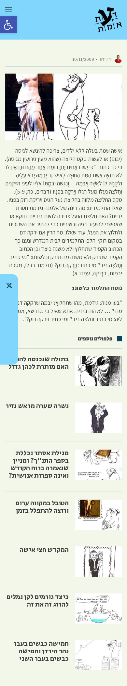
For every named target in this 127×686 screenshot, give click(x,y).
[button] (8, 24)
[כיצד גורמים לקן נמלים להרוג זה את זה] (98, 608)
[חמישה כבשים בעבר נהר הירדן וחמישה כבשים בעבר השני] (98, 655)
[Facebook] (9, 336)
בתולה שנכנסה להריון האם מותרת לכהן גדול (38, 363)
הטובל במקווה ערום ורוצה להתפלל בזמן (42, 507)
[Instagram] (9, 319)
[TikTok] (9, 302)
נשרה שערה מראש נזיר (37, 406)
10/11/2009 (83, 59)
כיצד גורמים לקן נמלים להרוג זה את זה (38, 600)
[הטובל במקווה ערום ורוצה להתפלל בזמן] (98, 515)
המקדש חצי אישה (44, 550)
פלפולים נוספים (95, 339)
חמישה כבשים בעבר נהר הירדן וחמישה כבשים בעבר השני (41, 651)
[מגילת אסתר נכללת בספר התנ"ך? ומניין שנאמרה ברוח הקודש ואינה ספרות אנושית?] (98, 465)
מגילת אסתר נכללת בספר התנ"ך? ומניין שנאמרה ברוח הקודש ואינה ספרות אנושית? (38, 464)
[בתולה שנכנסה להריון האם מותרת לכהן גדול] (98, 371)
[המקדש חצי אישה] (98, 561)
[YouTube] (9, 353)
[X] (9, 285)
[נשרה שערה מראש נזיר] (98, 418)
